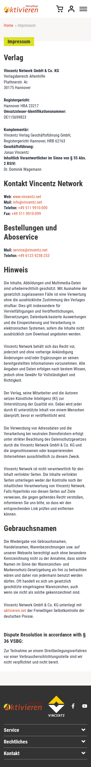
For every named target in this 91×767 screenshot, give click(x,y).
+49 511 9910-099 (26, 213)
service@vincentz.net (30, 250)
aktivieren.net (15, 610)
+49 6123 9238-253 (34, 255)
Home (8, 25)
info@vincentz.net (27, 202)
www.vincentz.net (27, 196)
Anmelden (71, 9)
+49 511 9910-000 (33, 207)
